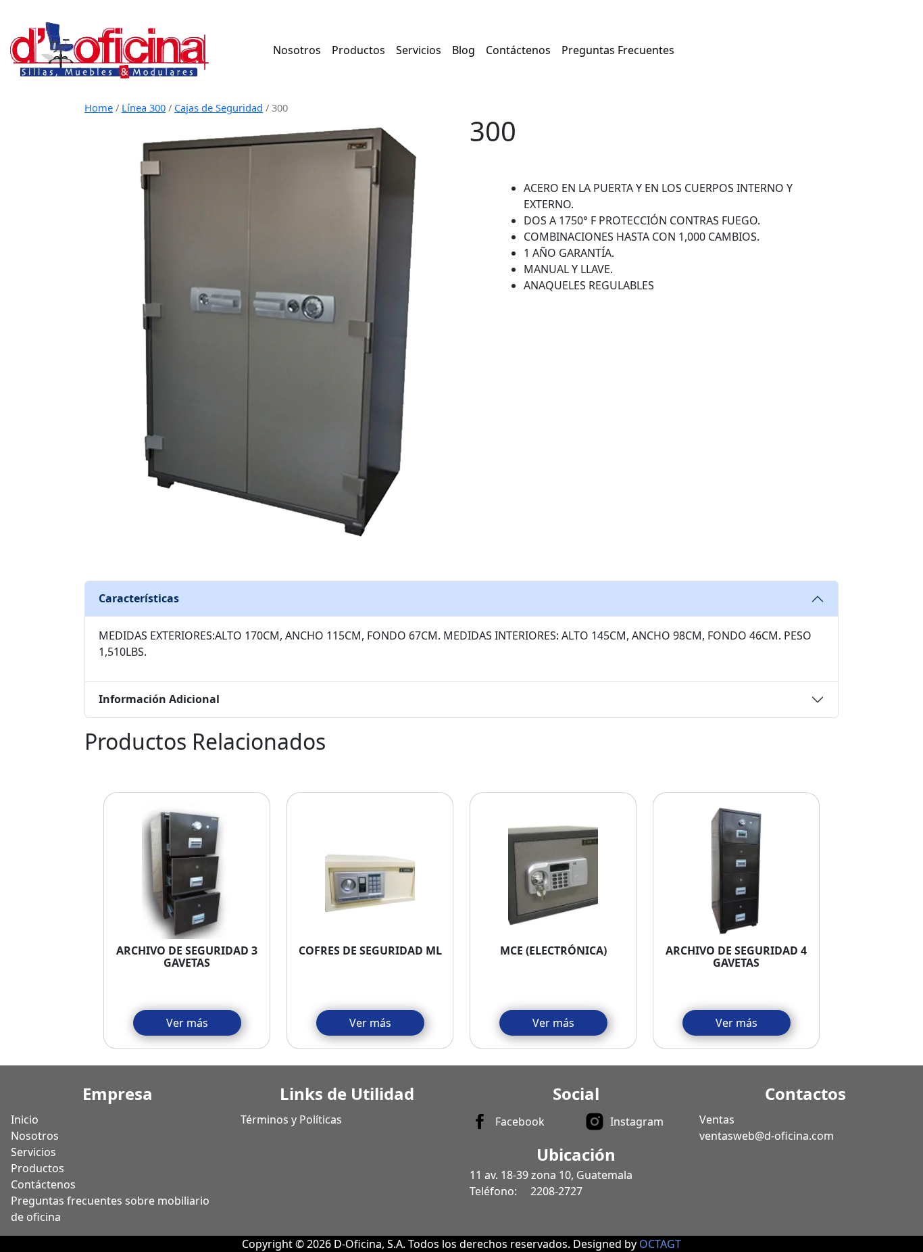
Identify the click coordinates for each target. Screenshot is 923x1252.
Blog (463, 50)
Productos (358, 50)
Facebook (520, 1121)
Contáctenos (518, 50)
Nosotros (297, 50)
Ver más (187, 1022)
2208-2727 (556, 1191)
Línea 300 (144, 107)
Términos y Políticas (291, 1119)
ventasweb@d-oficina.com (766, 1135)
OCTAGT (660, 1243)
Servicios (418, 50)
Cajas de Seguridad (218, 107)
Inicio (25, 1119)
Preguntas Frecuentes (618, 50)
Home (98, 107)
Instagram (637, 1121)
